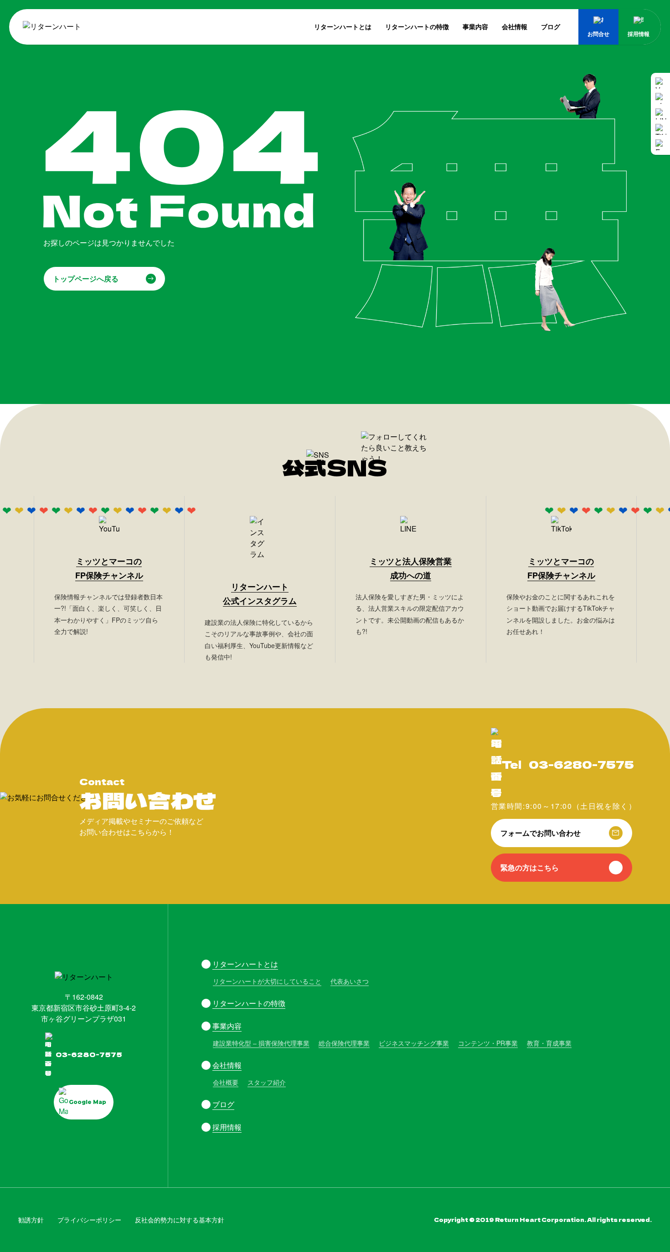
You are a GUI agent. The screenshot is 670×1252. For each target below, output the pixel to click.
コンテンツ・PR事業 (488, 1043)
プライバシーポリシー (89, 1219)
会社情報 (514, 26)
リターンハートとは (342, 26)
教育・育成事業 (549, 1043)
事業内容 (475, 26)
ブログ (550, 26)
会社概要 (225, 1082)
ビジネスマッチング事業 (414, 1043)
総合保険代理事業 (344, 1043)
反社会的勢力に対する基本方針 (179, 1219)
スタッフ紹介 (266, 1082)
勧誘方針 (31, 1219)
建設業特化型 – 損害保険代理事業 (261, 1043)
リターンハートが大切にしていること (267, 981)
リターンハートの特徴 (417, 26)
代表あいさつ (349, 981)
